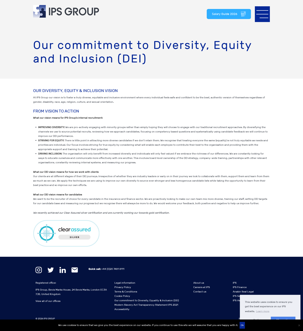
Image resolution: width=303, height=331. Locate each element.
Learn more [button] (262, 311)
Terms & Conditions (125, 291)
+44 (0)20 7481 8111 (106, 268)
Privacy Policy (122, 287)
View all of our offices (48, 301)
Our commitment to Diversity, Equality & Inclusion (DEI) (146, 300)
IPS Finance (240, 287)
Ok (242, 325)
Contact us (199, 291)
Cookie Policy (122, 296)
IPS (235, 282)
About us (198, 282)
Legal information (124, 282)
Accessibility (121, 309)
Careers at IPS (201, 287)
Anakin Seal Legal (243, 291)
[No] (299, 325)
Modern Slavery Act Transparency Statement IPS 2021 (146, 304)
